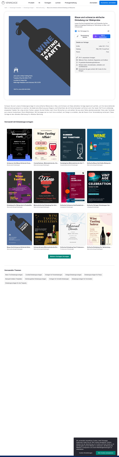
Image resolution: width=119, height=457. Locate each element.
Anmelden (93, 3)
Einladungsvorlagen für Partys (93, 274)
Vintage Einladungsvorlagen (73, 274)
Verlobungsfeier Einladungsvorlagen (35, 279)
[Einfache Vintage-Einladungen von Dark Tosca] (99, 187)
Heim (6, 7)
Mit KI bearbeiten (103, 36)
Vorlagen (47, 3)
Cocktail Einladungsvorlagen (34, 274)
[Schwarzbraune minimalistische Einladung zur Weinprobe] (46, 229)
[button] (83, 36)
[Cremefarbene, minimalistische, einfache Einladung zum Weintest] (46, 145)
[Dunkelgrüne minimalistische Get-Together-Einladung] (72, 145)
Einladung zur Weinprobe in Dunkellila (19, 205)
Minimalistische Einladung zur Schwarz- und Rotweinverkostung (46, 205)
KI (39, 3)
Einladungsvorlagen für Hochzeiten (82, 279)
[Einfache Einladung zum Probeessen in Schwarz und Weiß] (72, 229)
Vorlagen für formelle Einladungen (59, 279)
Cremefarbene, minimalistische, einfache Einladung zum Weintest (46, 163)
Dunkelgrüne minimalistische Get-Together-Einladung (72, 163)
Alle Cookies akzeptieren (105, 453)
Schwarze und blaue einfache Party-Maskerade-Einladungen (19, 163)
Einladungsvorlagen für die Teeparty (15, 283)
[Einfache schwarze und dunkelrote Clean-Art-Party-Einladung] (72, 187)
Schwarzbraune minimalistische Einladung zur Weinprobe (46, 247)
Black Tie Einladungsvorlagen (13, 274)
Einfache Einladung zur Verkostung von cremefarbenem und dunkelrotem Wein (99, 247)
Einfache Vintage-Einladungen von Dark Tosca (99, 205)
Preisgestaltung (71, 3)
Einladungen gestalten (15, 7)
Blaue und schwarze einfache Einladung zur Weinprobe (19, 247)
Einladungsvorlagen (29, 7)
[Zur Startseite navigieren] (9, 2)
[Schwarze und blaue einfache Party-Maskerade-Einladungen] (19, 145)
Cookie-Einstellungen (85, 453)
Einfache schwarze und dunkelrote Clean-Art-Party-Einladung (72, 205)
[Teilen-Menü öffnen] (108, 31)
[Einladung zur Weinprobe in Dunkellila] (19, 187)
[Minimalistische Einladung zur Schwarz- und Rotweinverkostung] (46, 187)
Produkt (31, 3)
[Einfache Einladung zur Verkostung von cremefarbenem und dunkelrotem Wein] (99, 229)
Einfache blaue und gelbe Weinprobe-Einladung (99, 163)
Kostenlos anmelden (108, 3)
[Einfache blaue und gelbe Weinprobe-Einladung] (99, 145)
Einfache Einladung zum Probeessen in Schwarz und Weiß (72, 247)
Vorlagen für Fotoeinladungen (53, 274)
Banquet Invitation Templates (13, 279)
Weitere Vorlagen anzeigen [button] (59, 256)
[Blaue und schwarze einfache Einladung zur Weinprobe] (19, 229)
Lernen (58, 3)
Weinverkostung (40, 7)
